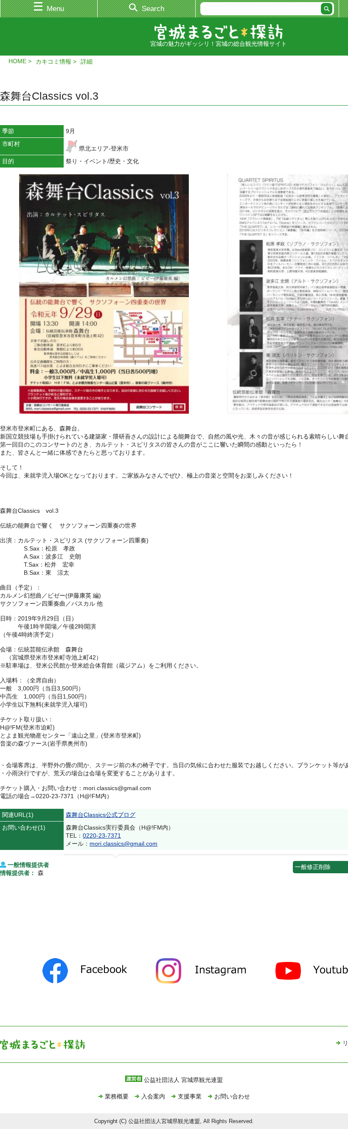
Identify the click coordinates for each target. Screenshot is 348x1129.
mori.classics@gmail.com (123, 843)
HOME (17, 61)
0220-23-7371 (102, 835)
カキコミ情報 (53, 61)
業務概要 (117, 1096)
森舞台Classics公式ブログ (100, 814)
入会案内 (153, 1096)
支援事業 (190, 1096)
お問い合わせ (232, 1096)
